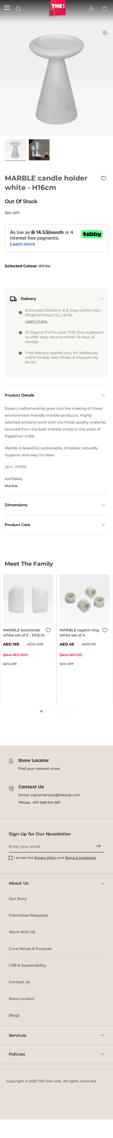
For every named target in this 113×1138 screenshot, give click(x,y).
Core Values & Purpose (30, 948)
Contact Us (19, 982)
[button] (36, 711)
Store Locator (22, 998)
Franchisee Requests (28, 915)
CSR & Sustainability (27, 965)
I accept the (24, 858)
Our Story (18, 898)
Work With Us (22, 932)
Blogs (14, 1015)
